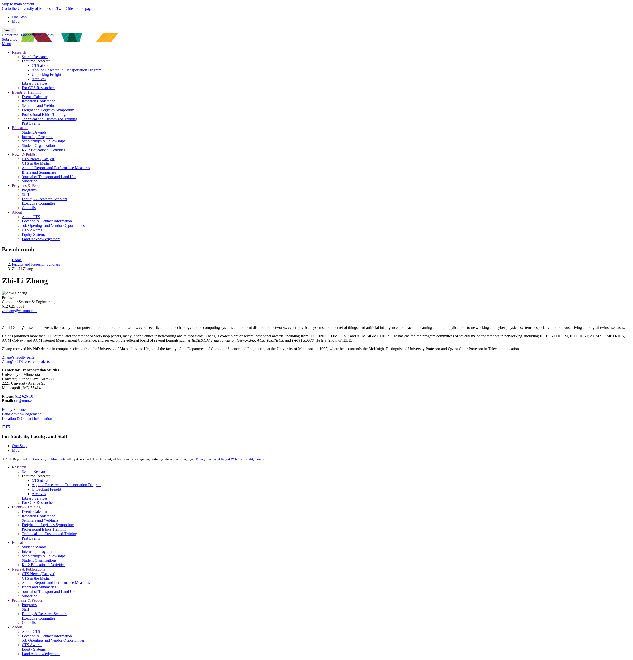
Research (19, 467)
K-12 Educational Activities (43, 565)
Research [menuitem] (19, 52)
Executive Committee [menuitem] (38, 203)
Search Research (35, 471)
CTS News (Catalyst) (38, 574)
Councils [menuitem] (29, 208)
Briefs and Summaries (39, 587)
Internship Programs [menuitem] (37, 137)
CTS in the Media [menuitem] (36, 163)
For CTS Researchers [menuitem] (38, 88)
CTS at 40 (40, 480)
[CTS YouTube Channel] (8, 427)
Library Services (34, 498)
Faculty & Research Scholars (44, 614)
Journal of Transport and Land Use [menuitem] (49, 177)
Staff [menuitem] (25, 194)
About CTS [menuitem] (31, 217)
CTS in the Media (36, 578)
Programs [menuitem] (29, 190)
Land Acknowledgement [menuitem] (41, 239)
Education (20, 542)
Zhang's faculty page (18, 357)
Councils (29, 622)
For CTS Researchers (38, 502)
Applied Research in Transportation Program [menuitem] (66, 70)
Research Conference (38, 516)
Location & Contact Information (27, 418)
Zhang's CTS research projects (26, 362)
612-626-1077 (26, 396)
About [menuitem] (17, 212)
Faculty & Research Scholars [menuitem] (44, 199)
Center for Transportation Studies (28, 35)
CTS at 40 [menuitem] (40, 65)
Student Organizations (39, 560)
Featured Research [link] (36, 61)
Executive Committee (38, 618)
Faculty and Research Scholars (36, 264)
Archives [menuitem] (39, 79)
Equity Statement (15, 409)
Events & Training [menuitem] (26, 92)
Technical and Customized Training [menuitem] (49, 119)
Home (17, 260)
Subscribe (9, 39)
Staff (25, 609)
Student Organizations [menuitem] (39, 145)
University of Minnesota (49, 459)
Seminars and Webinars (40, 520)
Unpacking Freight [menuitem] (46, 74)
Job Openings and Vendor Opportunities (53, 640)
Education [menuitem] (20, 128)
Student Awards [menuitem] (34, 132)
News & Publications (28, 569)
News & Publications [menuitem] (28, 154)
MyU (16, 21)
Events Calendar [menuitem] (34, 97)
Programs (29, 605)
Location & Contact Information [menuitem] (47, 221)
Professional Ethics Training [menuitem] (44, 114)
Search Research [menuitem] (35, 57)
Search (9, 30)
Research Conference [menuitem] (38, 101)
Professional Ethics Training (44, 529)
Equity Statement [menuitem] (35, 234)
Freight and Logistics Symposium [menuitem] (48, 110)
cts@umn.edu (25, 401)
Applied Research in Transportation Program (66, 485)
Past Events (31, 538)
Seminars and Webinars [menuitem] (40, 105)
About (17, 627)
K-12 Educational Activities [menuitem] (43, 150)
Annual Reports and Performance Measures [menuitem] (56, 168)
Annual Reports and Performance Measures (56, 582)
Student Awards (34, 547)
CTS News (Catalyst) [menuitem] (38, 159)
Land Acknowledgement (21, 414)
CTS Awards (32, 645)
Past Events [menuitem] (31, 123)
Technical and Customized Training (49, 534)
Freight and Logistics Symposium (48, 525)
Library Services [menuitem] (34, 83)
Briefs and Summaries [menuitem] (39, 172)
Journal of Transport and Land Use (49, 591)
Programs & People (27, 600)
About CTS (31, 631)
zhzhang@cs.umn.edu (19, 311)
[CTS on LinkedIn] (3, 427)
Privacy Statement (208, 459)
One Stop (19, 17)
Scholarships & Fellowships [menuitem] (43, 141)
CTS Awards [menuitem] (32, 230)
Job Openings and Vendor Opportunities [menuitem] (53, 225)
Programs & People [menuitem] (27, 185)
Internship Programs (37, 551)
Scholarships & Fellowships (43, 556)
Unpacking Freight (46, 489)
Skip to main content (18, 4)
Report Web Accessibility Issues (242, 459)
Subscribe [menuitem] (29, 181)
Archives (39, 494)
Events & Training (26, 507)
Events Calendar (34, 511)
